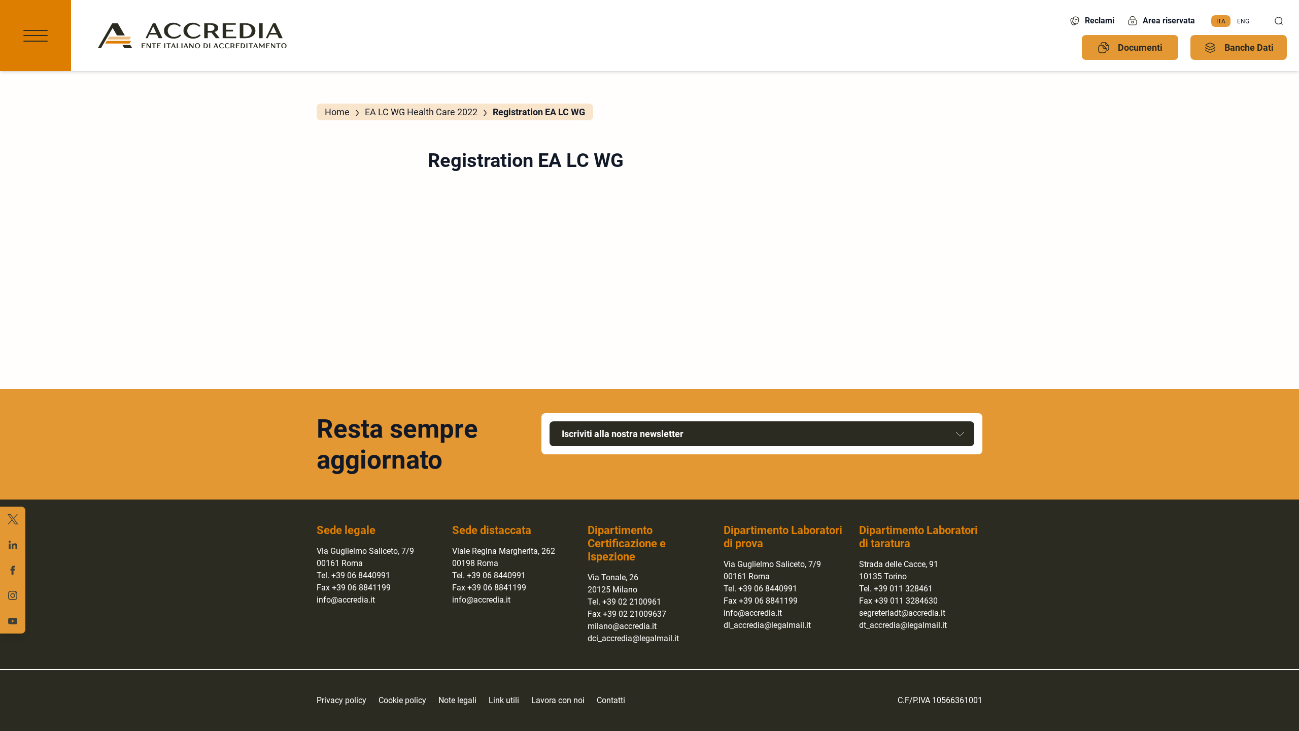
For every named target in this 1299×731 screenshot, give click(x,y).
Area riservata (1169, 20)
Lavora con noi (558, 700)
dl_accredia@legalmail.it (767, 625)
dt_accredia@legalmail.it (903, 625)
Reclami (1099, 20)
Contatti (611, 700)
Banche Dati (1249, 47)
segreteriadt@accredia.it (902, 613)
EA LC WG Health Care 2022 (421, 112)
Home (337, 112)
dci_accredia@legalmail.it (633, 638)
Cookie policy (402, 700)
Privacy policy (341, 700)
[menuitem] (1220, 21)
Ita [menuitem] (1220, 20)
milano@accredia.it (622, 626)
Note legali (457, 700)
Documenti (1140, 47)
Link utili (504, 700)
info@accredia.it (346, 600)
